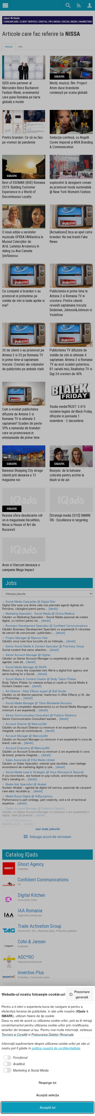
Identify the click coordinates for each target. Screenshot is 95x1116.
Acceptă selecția (47, 1095)
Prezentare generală (82, 994)
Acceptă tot (47, 1107)
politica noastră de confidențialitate (56, 1048)
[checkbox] (14, 1057)
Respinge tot (47, 1082)
